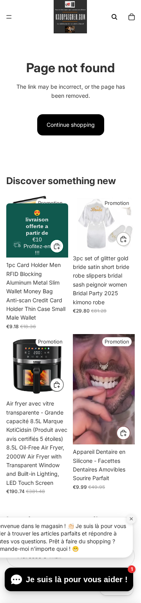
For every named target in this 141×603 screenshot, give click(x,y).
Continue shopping (71, 124)
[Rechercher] (114, 17)
